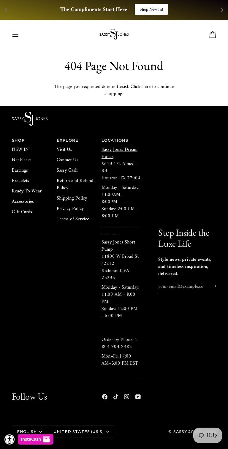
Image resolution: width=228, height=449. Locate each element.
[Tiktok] (115, 396)
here (146, 87)
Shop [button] (18, 140)
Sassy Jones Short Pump (118, 246)
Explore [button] (67, 140)
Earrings (20, 170)
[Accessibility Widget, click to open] (9, 439)
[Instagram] (126, 396)
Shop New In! (151, 9)
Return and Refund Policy (75, 184)
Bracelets (20, 181)
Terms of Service (73, 219)
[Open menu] (21, 35)
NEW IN (20, 150)
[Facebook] (104, 396)
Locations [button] (115, 140)
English (27, 431)
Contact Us (67, 160)
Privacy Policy (70, 209)
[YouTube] (138, 396)
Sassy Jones (188, 431)
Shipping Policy (72, 198)
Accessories (23, 201)
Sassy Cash (67, 170)
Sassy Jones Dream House (119, 153)
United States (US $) (79, 431)
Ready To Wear (27, 191)
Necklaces (21, 160)
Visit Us (64, 150)
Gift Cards (22, 212)
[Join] (211, 285)
